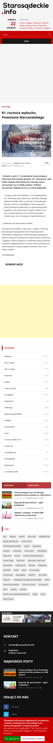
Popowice (6, 570)
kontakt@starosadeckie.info (21, 645)
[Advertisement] (26, 73)
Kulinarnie (8, 375)
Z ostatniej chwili (11, 471)
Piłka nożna (7, 565)
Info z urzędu (9, 369)
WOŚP (5, 589)
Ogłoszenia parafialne (13, 414)
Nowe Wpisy (9, 485)
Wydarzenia (9, 465)
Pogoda (32, 565)
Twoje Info (8, 446)
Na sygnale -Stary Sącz (36, 561)
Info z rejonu (9, 363)
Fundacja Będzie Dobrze (12, 546)
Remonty (32, 575)
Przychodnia (34, 570)
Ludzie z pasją (10, 388)
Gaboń (26, 546)
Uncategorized (10, 452)
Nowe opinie (33, 485)
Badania (13, 536)
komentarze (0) (18, 166)
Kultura (7, 382)
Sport (6, 433)
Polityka (6, 107)
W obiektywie (9, 459)
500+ (4, 536)
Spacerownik (9, 427)
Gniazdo (6, 551)
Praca (24, 570)
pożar (16, 570)
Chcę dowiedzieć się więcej (32, 738)
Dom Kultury (26, 541)
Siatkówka (42, 575)
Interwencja (41, 551)
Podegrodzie (20, 565)
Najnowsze (8, 401)
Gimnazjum (37, 546)
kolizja (17, 556)
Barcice (22, 536)
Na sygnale (8, 395)
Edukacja (8, 356)
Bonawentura (44, 536)
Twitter (14, 714)
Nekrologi (8, 407)
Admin (8, 166)
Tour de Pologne (28, 585)
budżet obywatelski (10, 541)
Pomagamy (42, 565)
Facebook (15, 707)
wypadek (23, 589)
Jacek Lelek (7, 556)
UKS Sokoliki (43, 585)
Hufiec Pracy (29, 551)
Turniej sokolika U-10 (12, 439)
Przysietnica (8, 575)
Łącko (43, 594)
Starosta (6, 580)
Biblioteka (32, 536)
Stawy (47, 580)
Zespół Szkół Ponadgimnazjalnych (16, 594)
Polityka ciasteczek (17, 653)
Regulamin (13, 650)
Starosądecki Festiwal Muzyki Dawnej (27, 580)
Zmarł (35, 594)
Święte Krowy (8, 599)
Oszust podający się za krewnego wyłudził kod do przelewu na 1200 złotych (33, 672)
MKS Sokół (21, 561)
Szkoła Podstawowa (11, 585)
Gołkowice (17, 551)
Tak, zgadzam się (12, 738)
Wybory (14, 589)
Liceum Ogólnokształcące (33, 556)
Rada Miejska (20, 575)
